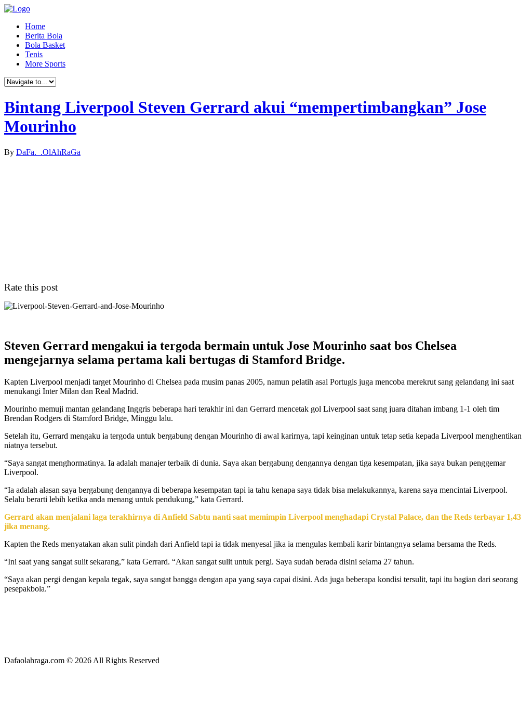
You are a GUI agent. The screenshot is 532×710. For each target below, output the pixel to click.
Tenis (34, 54)
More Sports (45, 63)
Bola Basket (45, 45)
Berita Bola (43, 35)
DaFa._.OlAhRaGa (48, 152)
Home (35, 26)
